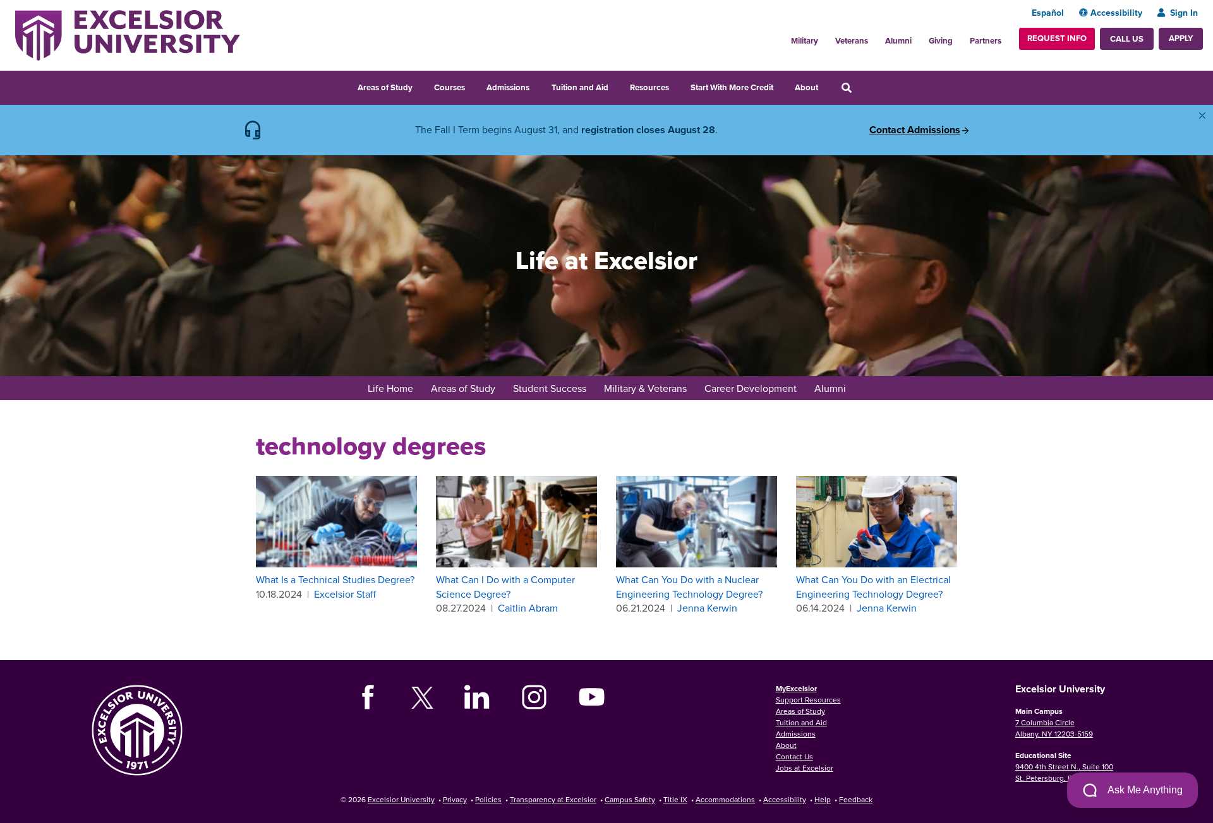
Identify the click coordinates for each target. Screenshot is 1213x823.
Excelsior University (401, 799)
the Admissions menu (537, 86)
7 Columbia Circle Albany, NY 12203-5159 (1054, 728)
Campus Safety (630, 799)
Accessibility (1116, 12)
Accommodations (725, 799)
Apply (1181, 38)
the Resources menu (677, 86)
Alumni (898, 41)
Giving (941, 41)
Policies (488, 799)
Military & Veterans (645, 388)
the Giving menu (959, 37)
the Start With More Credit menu (781, 86)
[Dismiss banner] (1202, 115)
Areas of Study (385, 87)
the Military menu (825, 37)
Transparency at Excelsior (553, 799)
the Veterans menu (875, 37)
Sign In (1184, 12)
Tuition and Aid (580, 87)
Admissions (507, 87)
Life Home (390, 388)
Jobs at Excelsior (804, 767)
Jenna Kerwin (707, 608)
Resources (649, 87)
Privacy (455, 799)
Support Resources (808, 699)
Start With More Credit (732, 87)
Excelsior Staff (345, 594)
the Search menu (863, 86)
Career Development (750, 388)
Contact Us (794, 756)
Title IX (675, 799)
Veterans (851, 41)
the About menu (826, 86)
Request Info (1057, 38)
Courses (449, 87)
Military (804, 41)
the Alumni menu (918, 37)
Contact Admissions (914, 130)
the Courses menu (473, 86)
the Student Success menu (594, 389)
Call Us (1127, 39)
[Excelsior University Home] (127, 34)
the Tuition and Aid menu (616, 86)
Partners (985, 41)
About (806, 87)
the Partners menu (1006, 37)
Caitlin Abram (528, 608)
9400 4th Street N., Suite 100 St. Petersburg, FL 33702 (1064, 772)
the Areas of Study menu (420, 86)
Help (822, 799)
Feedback (855, 799)
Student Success (549, 388)
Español (1048, 12)
